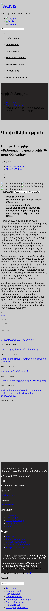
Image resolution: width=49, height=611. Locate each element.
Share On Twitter (14, 169)
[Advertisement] (24, 426)
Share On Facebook (15, 166)
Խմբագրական (12, 38)
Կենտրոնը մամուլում (16, 77)
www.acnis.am (7, 504)
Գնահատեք (7, 191)
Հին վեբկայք (12, 523)
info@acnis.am (8, 495)
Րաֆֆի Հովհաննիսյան (18, 544)
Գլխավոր (11, 102)
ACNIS (29, 573)
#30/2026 (10, 536)
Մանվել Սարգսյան (16, 541)
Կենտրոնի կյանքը (15, 520)
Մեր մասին (12, 517)
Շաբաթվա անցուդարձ (16, 58)
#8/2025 (4, 316)
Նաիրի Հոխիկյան (15, 539)
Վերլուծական (12, 45)
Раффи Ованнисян (15, 547)
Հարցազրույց (12, 71)
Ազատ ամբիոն (12, 51)
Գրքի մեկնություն (15, 64)
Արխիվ (9, 526)
